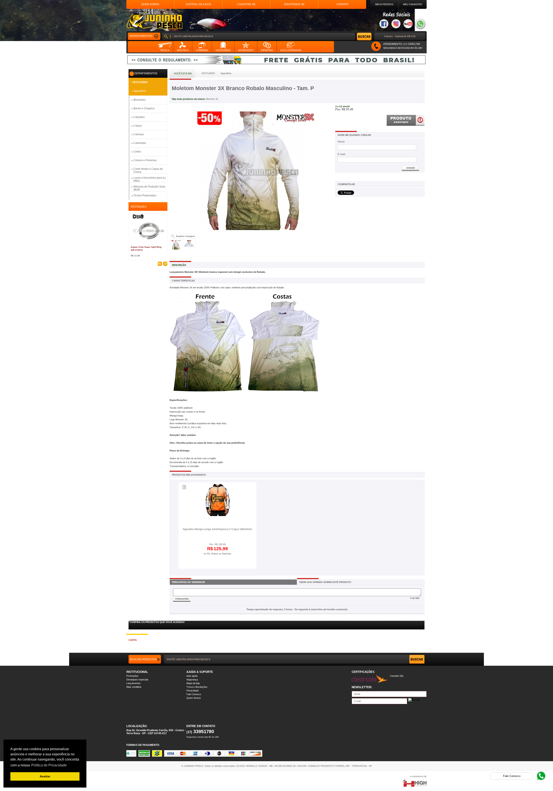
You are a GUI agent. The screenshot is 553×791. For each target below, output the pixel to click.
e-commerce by (418, 776)
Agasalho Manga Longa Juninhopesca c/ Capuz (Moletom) (217, 529)
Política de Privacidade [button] (49, 765)
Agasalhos (139, 90)
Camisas (138, 134)
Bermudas (139, 99)
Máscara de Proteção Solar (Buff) (149, 188)
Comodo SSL (397, 676)
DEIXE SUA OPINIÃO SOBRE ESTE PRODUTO (325, 582)
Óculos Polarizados (144, 195)
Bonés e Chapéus (144, 108)
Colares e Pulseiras (145, 160)
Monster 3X (212, 99)
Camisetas (139, 143)
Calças (137, 125)
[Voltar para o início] (154, 20)
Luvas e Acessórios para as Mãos (149, 179)
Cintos (137, 151)
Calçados (139, 117)
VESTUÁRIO (140, 82)
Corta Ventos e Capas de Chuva (148, 170)
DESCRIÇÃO (179, 265)
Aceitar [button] (45, 776)
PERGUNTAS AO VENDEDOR (188, 582)
